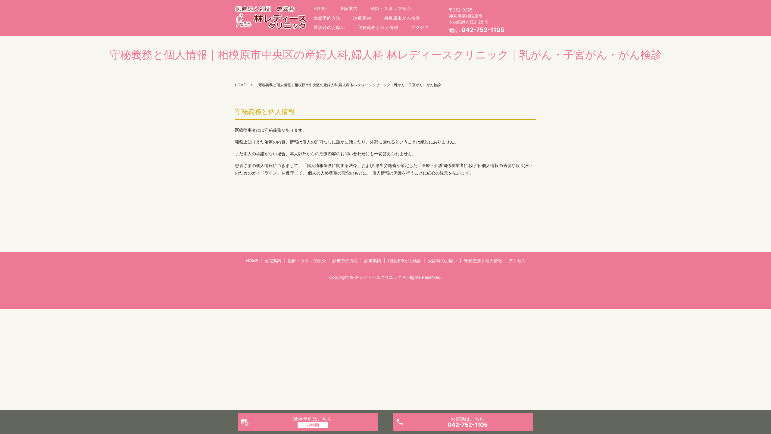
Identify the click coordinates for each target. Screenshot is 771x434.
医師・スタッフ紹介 (390, 8)
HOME (320, 8)
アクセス (420, 27)
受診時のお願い (329, 27)
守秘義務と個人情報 (378, 27)
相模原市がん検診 (402, 17)
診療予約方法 (327, 17)
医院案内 (349, 8)
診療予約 (312, 419)
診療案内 (362, 17)
